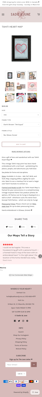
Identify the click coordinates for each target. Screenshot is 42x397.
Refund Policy (21, 349)
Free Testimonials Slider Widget (21, 275)
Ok (34, 364)
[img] (15, 321)
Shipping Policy (21, 342)
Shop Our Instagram (21, 335)
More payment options (21, 151)
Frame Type (6, 120)
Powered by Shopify (21, 392)
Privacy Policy (21, 339)
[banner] (21, 14)
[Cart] (39, 14)
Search (21, 332)
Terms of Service (21, 345)
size (3, 110)
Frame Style (7, 131)
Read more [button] (7, 260)
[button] (2, 256)
